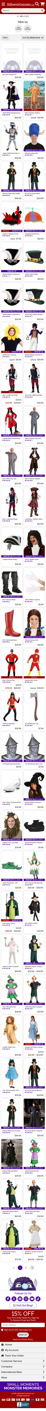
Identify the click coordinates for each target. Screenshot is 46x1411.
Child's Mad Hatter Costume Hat (31, 274)
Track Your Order (14, 1355)
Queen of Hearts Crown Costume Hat (10, 234)
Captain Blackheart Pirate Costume (11, 438)
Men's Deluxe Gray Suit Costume (33, 438)
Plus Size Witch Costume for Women (33, 1131)
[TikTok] (38, 1298)
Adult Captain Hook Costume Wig (32, 559)
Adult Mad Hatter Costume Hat (34, 314)
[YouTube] (32, 1298)
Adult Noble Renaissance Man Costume (11, 113)
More (4, 1377)
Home (8, 1344)
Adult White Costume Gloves (32, 599)
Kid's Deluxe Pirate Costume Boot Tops (9, 599)
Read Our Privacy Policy (23, 1339)
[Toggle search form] (37, 4)
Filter (5, 37)
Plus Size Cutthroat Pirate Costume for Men (33, 395)
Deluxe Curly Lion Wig (10, 842)
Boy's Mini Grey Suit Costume (9, 478)
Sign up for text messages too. (18, 1330)
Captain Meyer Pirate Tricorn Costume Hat (9, 559)
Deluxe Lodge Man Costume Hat (31, 153)
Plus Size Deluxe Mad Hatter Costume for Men (33, 193)
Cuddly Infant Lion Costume (8, 1047)
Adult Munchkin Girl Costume (32, 1171)
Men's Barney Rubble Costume (32, 113)
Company (7, 1366)
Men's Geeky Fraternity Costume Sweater (33, 74)
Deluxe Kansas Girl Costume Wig (31, 640)
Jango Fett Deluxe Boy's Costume (10, 153)
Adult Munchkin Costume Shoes (33, 842)
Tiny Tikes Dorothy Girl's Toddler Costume (10, 1090)
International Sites (11, 1372)
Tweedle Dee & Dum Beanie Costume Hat (32, 234)
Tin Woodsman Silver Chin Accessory (34, 764)
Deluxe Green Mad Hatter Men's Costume (11, 193)
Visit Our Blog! (24, 1305)
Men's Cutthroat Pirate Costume (10, 395)
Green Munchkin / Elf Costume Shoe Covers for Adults (11, 883)
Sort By (31, 37)
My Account (11, 1350)
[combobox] (20, 10)
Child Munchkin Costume (33, 1007)
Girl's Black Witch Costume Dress (31, 923)
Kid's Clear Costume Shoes (11, 802)
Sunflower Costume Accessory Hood (9, 355)
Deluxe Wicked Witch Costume (10, 1171)
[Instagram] (26, 1298)
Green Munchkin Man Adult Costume (32, 1211)
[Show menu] (3, 4)
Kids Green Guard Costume (8, 923)
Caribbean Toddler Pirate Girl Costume (33, 519)
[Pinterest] (20, 1298)
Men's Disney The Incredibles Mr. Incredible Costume (11, 680)
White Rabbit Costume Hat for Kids (11, 274)
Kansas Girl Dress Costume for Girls (34, 1047)
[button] (43, 4)
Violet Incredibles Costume (8, 723)
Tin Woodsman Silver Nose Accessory (11, 764)
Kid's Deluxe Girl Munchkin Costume (34, 883)
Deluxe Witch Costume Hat (33, 802)
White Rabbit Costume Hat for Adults (11, 314)
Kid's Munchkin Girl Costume (9, 1007)
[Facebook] (8, 1298)
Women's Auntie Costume (34, 1251)
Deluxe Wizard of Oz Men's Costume (11, 1131)
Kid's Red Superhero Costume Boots (9, 640)
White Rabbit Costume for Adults (34, 355)
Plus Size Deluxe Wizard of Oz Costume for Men (34, 1090)
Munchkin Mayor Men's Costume (10, 1211)
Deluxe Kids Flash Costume (31, 680)
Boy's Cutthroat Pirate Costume (9, 519)
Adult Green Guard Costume (8, 1251)
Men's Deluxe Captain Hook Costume (32, 478)
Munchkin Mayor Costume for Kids (34, 966)
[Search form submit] (42, 10)
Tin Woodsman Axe (31, 723)
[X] (14, 1298)
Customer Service (11, 1361)
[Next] (32, 1267)
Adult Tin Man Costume (10, 966)
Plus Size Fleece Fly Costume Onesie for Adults (11, 74)
